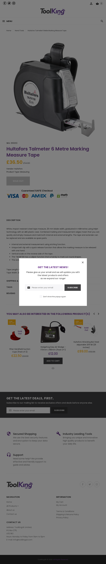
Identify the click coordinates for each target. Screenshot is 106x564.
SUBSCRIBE (72, 287)
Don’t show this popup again (54, 296)
